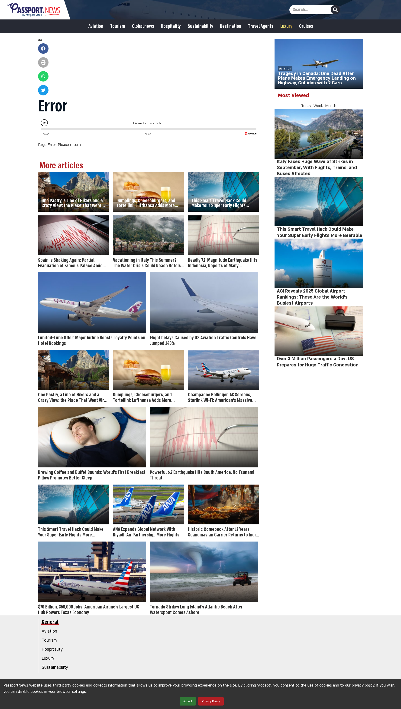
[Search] (335, 9)
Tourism (117, 26)
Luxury (286, 26)
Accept (187, 701)
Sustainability (200, 26)
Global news (143, 26)
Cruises (306, 26)
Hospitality (171, 26)
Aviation (95, 26)
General (50, 622)
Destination (230, 26)
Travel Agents (260, 26)
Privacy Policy (211, 701)
